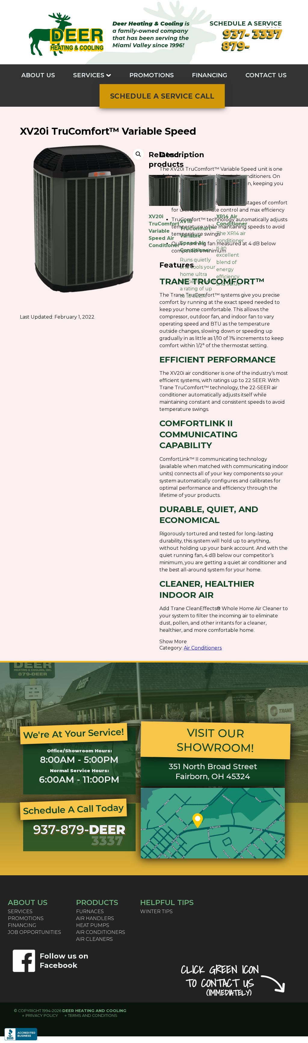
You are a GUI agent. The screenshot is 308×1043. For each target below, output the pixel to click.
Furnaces (90, 911)
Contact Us (266, 75)
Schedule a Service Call (162, 96)
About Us (38, 75)
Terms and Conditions (92, 1015)
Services (88, 75)
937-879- (253, 40)
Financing (209, 75)
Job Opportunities (34, 932)
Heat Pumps (92, 925)
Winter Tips (156, 911)
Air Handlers (95, 918)
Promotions (151, 75)
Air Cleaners (94, 939)
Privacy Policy (42, 1015)
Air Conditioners (203, 648)
